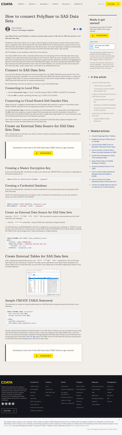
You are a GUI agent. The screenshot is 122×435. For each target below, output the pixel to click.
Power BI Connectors (36, 407)
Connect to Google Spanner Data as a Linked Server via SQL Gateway (104, 186)
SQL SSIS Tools (50, 392)
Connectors (64, 386)
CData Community (98, 386)
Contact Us (79, 407)
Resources (95, 395)
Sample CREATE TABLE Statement (102, 120)
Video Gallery (96, 404)
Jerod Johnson (16, 28)
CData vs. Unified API (67, 403)
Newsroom (79, 392)
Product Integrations (67, 389)
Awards (78, 395)
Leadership (79, 398)
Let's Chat (111, 4)
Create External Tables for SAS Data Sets (102, 114)
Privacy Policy (8, 425)
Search (100, 4)
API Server (33, 398)
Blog (93, 392)
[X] (6, 403)
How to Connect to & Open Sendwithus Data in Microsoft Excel (104, 180)
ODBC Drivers (34, 386)
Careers (78, 404)
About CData (80, 386)
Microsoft (110, 395)
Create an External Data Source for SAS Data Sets (105, 109)
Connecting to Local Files (102, 86)
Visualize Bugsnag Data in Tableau (104, 136)
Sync (47, 386)
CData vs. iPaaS (66, 400)
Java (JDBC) (34, 389)
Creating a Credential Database (105, 105)
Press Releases (80, 389)
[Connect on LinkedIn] (80, 29)
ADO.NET (33, 392)
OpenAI (109, 401)
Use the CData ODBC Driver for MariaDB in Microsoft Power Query (104, 146)
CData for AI (78, 4)
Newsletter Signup (97, 398)
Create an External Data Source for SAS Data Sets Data (104, 95)
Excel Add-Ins (34, 404)
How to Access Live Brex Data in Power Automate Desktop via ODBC (104, 151)
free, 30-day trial (33, 337)
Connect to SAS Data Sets (101, 83)
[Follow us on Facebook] (74, 29)
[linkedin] (2, 403)
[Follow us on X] (77, 29)
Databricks (110, 389)
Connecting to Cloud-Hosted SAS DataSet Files (104, 90)
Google (109, 392)
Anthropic (110, 386)
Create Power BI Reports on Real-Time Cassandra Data (103, 157)
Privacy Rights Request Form (80, 425)
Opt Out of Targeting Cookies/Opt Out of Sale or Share (102, 429)
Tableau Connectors (36, 410)
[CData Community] (13, 403)
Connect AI (49, 389)
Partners (79, 401)
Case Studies (96, 389)
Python (32, 395)
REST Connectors (35, 401)
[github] (9, 403)
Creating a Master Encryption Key (104, 101)
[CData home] (8, 4)
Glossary (94, 401)
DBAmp (48, 395)
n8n (108, 398)
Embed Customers (67, 397)
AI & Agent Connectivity (65, 393)
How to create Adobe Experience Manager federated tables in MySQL (103, 174)
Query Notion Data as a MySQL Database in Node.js (102, 162)
